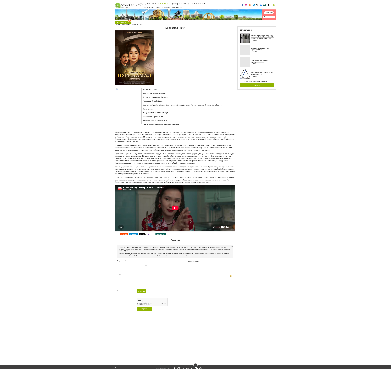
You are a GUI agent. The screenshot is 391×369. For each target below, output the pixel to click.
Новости (151, 3)
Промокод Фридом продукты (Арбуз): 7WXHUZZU (260, 49)
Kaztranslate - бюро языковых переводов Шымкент (260, 61)
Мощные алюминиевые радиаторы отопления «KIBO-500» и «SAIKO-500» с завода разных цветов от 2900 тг (262, 37)
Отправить (144, 309)
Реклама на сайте (120, 368)
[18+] (127, 5)
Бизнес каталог (177, 7)
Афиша (165, 3)
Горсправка (166, 7)
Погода (158, 7)
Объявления (198, 3)
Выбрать (142, 291)
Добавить (257, 85)
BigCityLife (180, 3)
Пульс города (149, 7)
